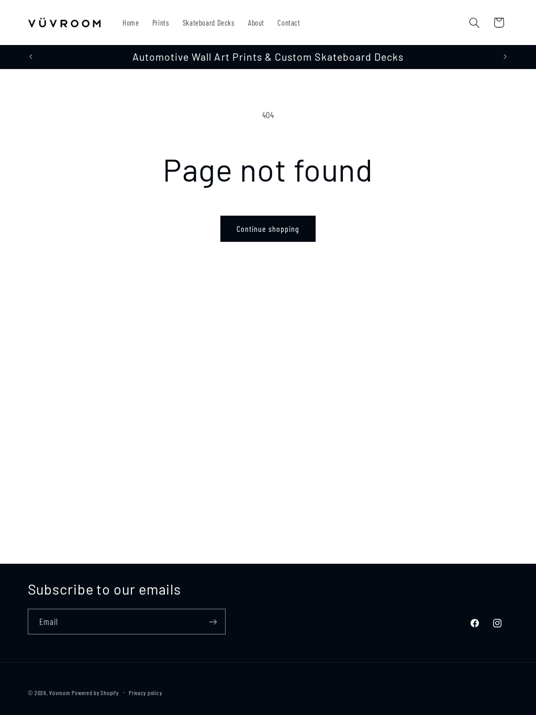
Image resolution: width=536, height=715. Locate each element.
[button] (474, 22)
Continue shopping (268, 228)
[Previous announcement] (30, 57)
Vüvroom (59, 692)
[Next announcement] (505, 57)
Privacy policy (145, 692)
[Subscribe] (212, 621)
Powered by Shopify (95, 692)
